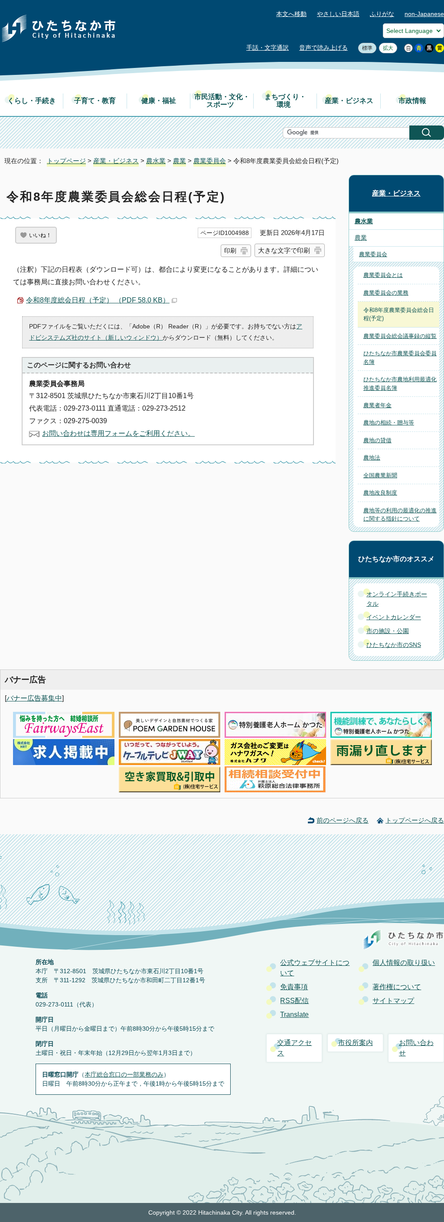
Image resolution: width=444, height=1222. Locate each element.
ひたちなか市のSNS (393, 644)
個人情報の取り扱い (403, 962)
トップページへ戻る (414, 820)
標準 (365, 48)
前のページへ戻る (343, 820)
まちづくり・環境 (285, 100)
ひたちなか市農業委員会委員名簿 (400, 357)
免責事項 (294, 986)
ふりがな (382, 14)
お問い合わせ (416, 1048)
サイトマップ (393, 1000)
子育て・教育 (95, 100)
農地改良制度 (380, 492)
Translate (294, 1014)
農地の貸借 (377, 440)
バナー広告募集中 (34, 698)
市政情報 (412, 100)
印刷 (230, 250)
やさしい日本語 (338, 14)
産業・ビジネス (349, 100)
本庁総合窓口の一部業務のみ (124, 1074)
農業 (179, 160)
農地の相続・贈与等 (388, 422)
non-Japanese (424, 14)
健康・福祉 (158, 100)
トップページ (66, 160)
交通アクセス (294, 1048)
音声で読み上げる (323, 48)
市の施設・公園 (387, 630)
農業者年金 (377, 405)
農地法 (371, 457)
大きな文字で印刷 (284, 250)
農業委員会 (209, 160)
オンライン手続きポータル (396, 599)
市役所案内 (355, 1042)
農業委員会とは (383, 275)
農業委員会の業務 (385, 292)
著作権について (396, 986)
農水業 (156, 160)
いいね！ (40, 235)
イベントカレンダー (393, 617)
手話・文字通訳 (267, 48)
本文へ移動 (291, 14)
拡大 (386, 48)
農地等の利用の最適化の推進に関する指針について (400, 514)
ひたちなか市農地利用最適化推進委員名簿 (400, 383)
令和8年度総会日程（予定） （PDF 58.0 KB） (98, 300)
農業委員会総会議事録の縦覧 (400, 336)
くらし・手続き (31, 100)
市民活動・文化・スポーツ (222, 100)
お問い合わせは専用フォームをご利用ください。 (118, 433)
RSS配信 (294, 1000)
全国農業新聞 (380, 475)
